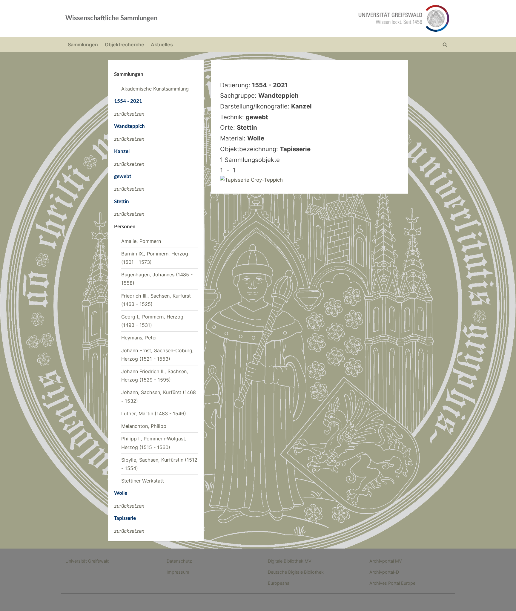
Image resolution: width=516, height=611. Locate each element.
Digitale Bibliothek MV (289, 560)
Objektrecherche (124, 45)
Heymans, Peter (139, 338)
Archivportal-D (384, 572)
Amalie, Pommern (141, 241)
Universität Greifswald (87, 560)
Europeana (278, 583)
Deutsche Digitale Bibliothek (296, 572)
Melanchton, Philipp (143, 426)
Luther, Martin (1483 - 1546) (153, 413)
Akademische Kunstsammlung (155, 89)
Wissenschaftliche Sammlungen (111, 18)
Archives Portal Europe (392, 583)
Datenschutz (179, 560)
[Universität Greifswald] (343, 18)
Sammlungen (83, 45)
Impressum (178, 572)
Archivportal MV (385, 560)
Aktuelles (162, 45)
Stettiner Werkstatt (142, 481)
